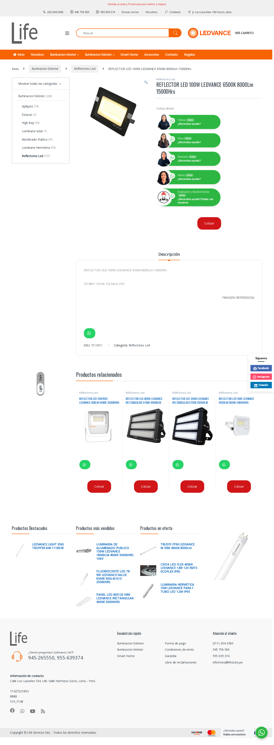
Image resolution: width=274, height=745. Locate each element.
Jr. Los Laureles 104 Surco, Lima (211, 12)
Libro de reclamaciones (181, 662)
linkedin (263, 385)
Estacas (29, 115)
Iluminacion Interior (63, 54)
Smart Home (129, 54)
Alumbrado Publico (37, 139)
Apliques (30, 106)
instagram (263, 376)
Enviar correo (130, 12)
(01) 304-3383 (55, 12)
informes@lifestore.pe (228, 662)
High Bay (30, 123)
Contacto (175, 12)
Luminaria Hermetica (39, 147)
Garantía (170, 656)
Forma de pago (175, 643)
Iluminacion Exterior (98, 54)
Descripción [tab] (169, 254)
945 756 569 (82, 12)
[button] (146, 82)
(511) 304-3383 (223, 643)
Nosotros (152, 12)
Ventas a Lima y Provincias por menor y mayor (137, 4)
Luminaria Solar (34, 131)
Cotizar (209, 223)
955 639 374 (107, 12)
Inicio (21, 54)
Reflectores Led (84, 69)
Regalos (189, 54)
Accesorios (151, 54)
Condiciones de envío (179, 649)
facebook (263, 368)
